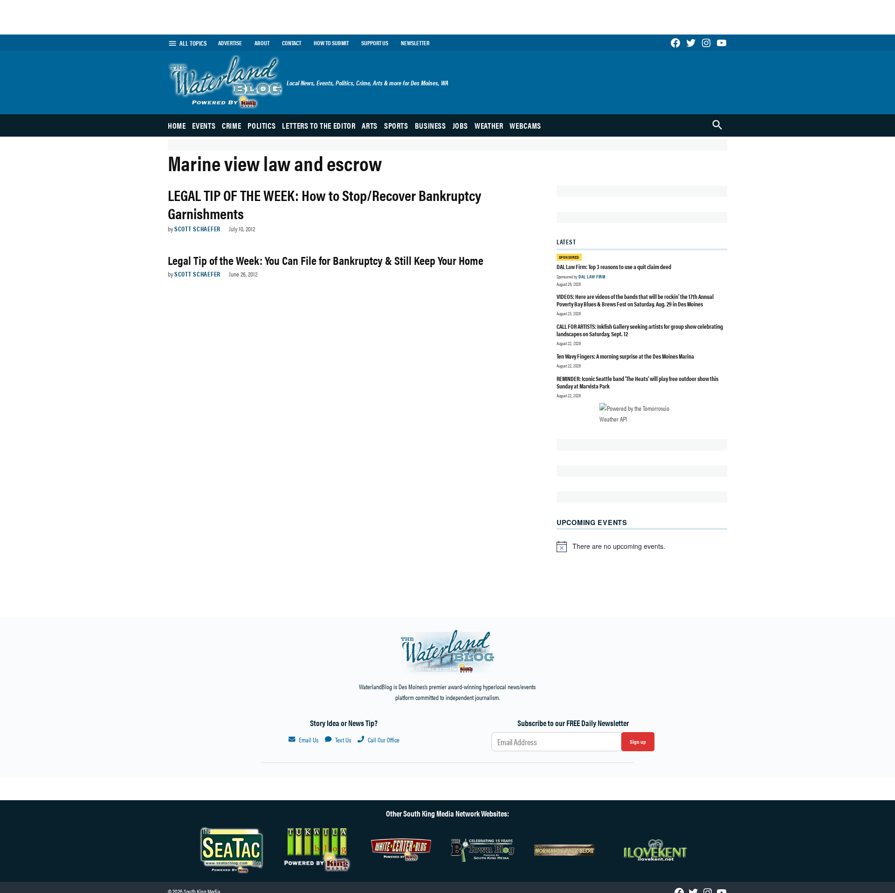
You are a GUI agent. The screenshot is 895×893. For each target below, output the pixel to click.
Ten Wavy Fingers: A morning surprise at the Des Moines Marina (625, 356)
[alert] (642, 546)
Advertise (230, 43)
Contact (291, 43)
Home (177, 125)
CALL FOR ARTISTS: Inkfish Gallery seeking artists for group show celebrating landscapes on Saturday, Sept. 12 (640, 330)
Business (430, 125)
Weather (489, 125)
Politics (261, 125)
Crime (231, 125)
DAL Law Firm (591, 276)
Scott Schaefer (197, 228)
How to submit (331, 43)
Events (203, 125)
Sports (396, 125)
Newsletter (415, 43)
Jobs (460, 125)
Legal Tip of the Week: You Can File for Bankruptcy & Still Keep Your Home (325, 260)
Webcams (525, 125)
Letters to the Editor (318, 125)
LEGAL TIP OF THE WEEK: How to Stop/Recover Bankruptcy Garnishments (324, 203)
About (262, 43)
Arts (370, 125)
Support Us (374, 43)
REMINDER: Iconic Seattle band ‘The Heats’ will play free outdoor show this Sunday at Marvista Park (637, 382)
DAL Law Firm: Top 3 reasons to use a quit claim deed (614, 266)
